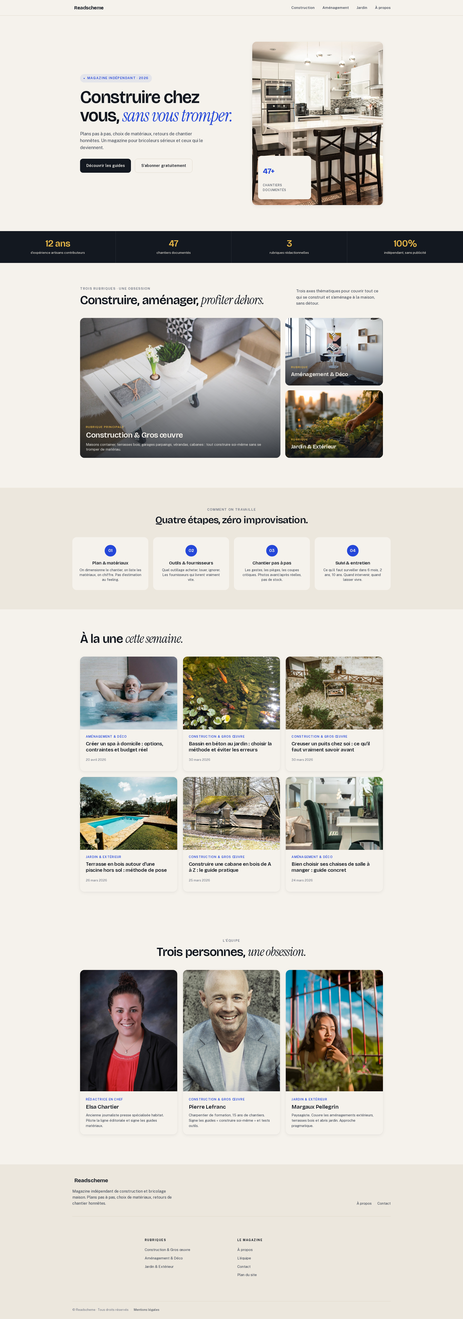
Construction (303, 8)
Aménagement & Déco (164, 1258)
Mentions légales (146, 1310)
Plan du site (247, 1275)
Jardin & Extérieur (159, 1266)
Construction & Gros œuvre (167, 1250)
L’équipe (244, 1258)
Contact (384, 1203)
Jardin (362, 8)
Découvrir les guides (105, 165)
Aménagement (335, 8)
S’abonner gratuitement (163, 165)
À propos (383, 8)
